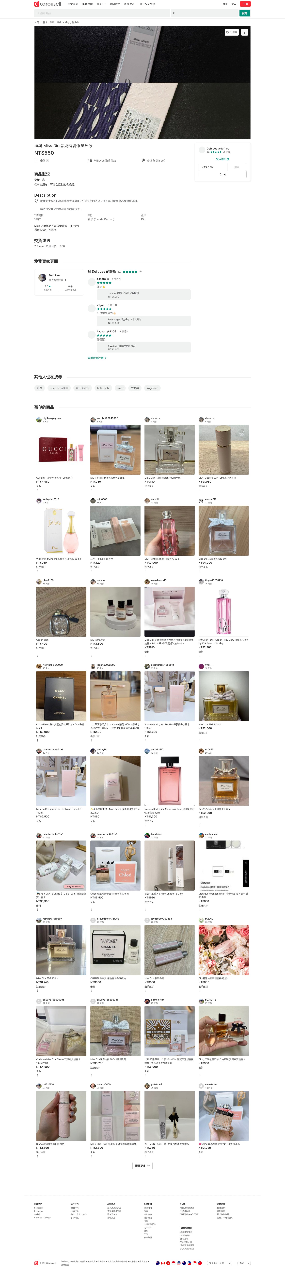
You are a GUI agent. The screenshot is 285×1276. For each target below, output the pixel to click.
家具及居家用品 (114, 1208)
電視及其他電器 (114, 1211)
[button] (64, 280)
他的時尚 (75, 1208)
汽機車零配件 (150, 1224)
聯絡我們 (75, 1261)
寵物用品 (111, 1217)
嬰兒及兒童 (112, 1214)
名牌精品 (75, 1217)
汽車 (146, 1221)
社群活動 (148, 1217)
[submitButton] (244, 13)
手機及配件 (185, 1211)
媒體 (83, 1261)
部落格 (37, 1214)
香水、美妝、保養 (79, 1214)
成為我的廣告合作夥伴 (117, 1261)
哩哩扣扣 (148, 1208)
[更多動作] (244, 32)
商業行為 (65, 1265)
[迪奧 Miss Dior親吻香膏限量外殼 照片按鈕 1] (142, 54)
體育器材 (184, 1238)
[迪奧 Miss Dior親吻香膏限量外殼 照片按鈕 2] (142, 111)
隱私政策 (143, 1261)
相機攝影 (221, 1208)
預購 (146, 1211)
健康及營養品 (186, 1232)
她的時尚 (75, 1211)
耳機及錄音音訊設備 (189, 1214)
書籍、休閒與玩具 (225, 1217)
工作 (146, 1234)
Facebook (39, 1208)
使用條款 (133, 1261)
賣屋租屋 (148, 1227)
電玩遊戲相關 (186, 1242)
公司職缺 (101, 1261)
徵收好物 (148, 1214)
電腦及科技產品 (187, 1208)
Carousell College (42, 1217)
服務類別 (148, 1237)
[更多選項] (37, 490)
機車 (146, 1231)
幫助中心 (65, 1261)
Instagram (38, 1211)
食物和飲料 (185, 1235)
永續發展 (91, 1261)
